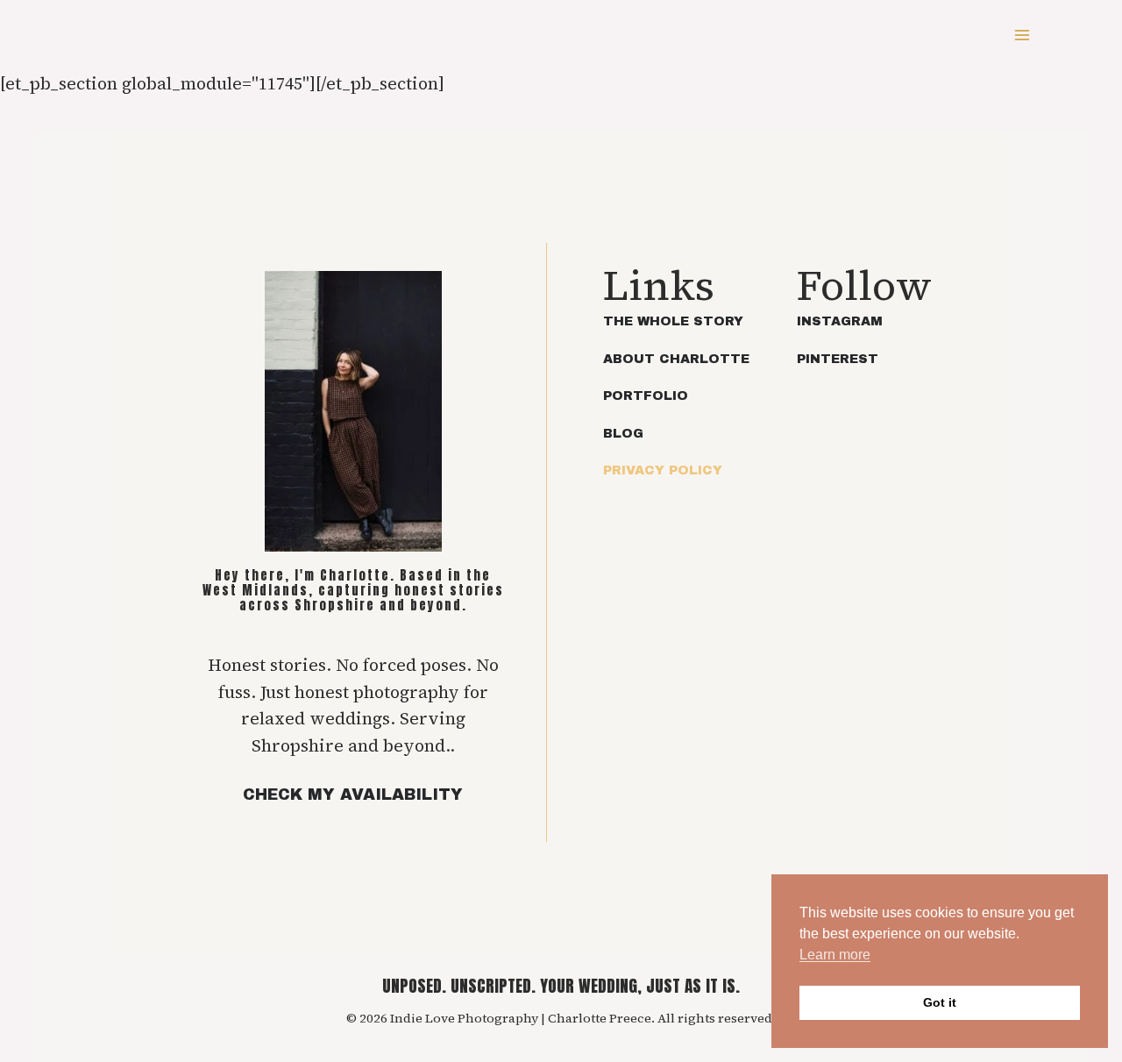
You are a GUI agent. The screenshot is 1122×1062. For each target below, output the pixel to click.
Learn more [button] (834, 954)
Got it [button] (939, 1002)
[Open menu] (1021, 34)
